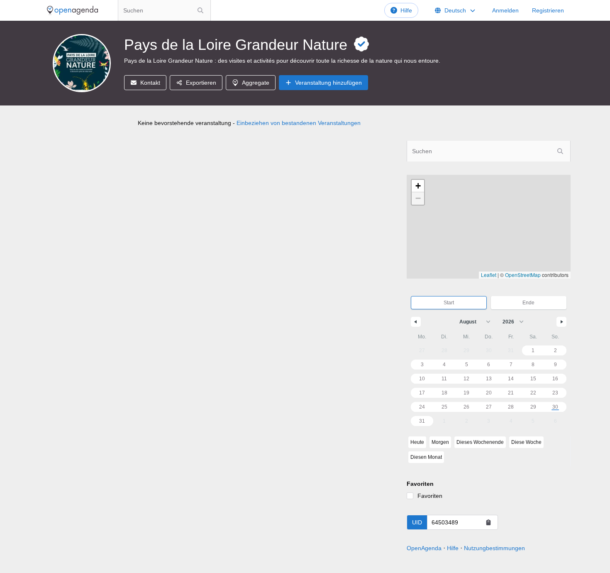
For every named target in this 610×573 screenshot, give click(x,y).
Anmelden (505, 10)
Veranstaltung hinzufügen (328, 82)
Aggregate (255, 82)
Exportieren (201, 82)
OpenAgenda (424, 548)
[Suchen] (200, 10)
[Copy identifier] (488, 522)
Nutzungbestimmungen (494, 548)
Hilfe (406, 10)
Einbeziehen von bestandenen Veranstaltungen (299, 123)
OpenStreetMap (523, 274)
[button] (418, 186)
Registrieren (548, 10)
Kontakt (150, 82)
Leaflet (488, 274)
